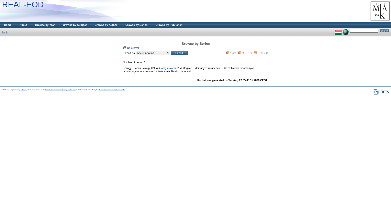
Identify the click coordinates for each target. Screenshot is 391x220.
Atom (233, 53)
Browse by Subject (75, 24)
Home (7, 24)
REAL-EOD (23, 4)
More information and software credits (112, 90)
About (23, 24)
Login (5, 32)
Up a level (133, 47)
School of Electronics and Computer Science (60, 90)
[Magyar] (338, 30)
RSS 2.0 (263, 53)
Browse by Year (45, 24)
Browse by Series (136, 24)
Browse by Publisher (169, 24)
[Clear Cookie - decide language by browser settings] (346, 30)
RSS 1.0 (247, 53)
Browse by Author (106, 24)
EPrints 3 (24, 90)
